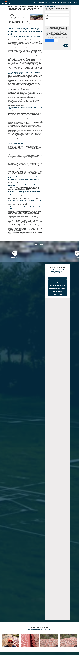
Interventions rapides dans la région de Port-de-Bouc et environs (21, 23)
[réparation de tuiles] (49, 640)
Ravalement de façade (57, 291)
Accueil (35, 2)
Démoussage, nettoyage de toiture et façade (57, 282)
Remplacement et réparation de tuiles (57, 288)
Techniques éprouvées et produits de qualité (17, 22)
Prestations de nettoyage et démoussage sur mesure (19, 19)
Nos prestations (52, 2)
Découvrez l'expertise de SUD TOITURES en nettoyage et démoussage (17, 18)
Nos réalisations (62, 2)
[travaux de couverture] (30, 640)
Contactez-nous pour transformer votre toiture (17, 26)
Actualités (70, 2)
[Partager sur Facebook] (73, 7)
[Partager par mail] (76, 7)
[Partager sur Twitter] (74, 7)
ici (67, 37)
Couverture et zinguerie (57, 278)
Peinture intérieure (57, 294)
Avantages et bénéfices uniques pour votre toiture (18, 21)
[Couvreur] (10, 640)
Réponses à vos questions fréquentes (16, 24)
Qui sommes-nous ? (43, 2)
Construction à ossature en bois (57, 285)
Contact (76, 2)
